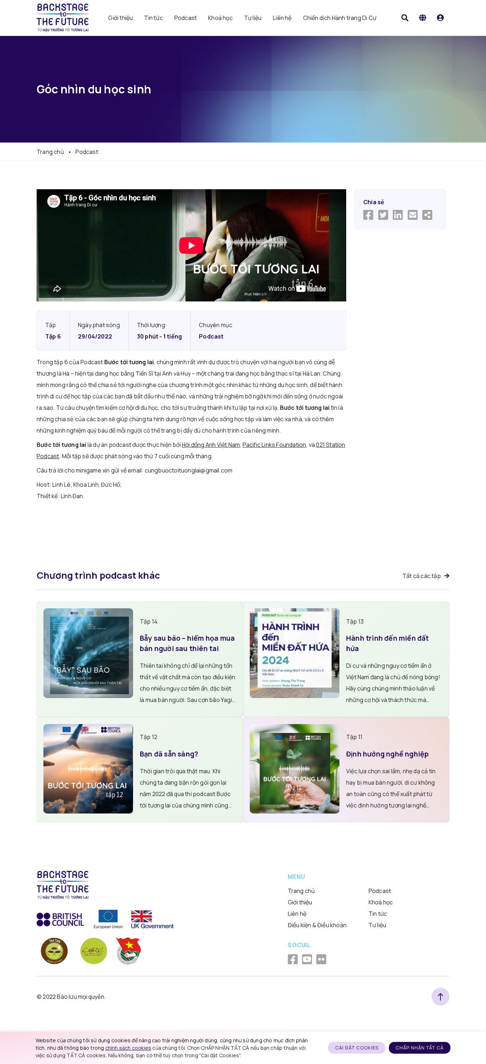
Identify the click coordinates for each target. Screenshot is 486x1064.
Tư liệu (253, 18)
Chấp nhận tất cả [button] (420, 1047)
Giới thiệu (120, 18)
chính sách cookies (128, 1047)
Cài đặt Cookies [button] (357, 1047)
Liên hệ (282, 18)
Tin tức (153, 18)
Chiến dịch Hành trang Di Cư (339, 18)
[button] (422, 18)
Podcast (185, 18)
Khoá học (220, 18)
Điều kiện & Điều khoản (317, 925)
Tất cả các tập (421, 576)
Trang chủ (50, 152)
